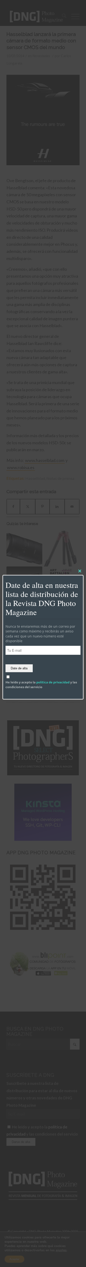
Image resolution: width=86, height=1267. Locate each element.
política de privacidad (53, 682)
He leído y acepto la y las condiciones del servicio (41, 684)
